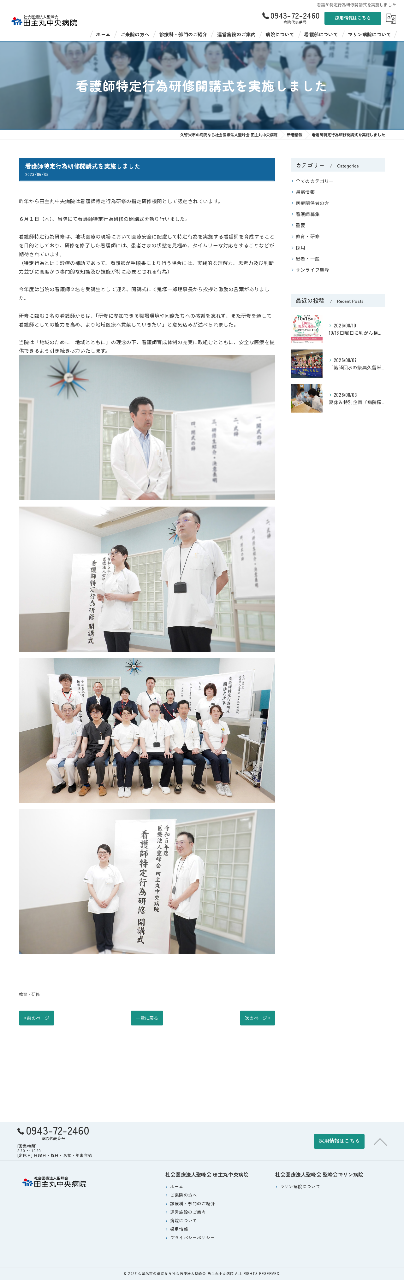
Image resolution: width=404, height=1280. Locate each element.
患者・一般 (308, 258)
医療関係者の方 (312, 203)
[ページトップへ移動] (380, 1141)
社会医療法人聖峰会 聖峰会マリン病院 (319, 1174)
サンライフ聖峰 (312, 269)
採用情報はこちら (353, 18)
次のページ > (257, 1017)
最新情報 (305, 192)
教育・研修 (29, 994)
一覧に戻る (147, 1017)
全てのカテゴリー (315, 181)
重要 (300, 225)
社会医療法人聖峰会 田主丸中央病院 (206, 1174)
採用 (300, 247)
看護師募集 (308, 214)
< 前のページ (36, 1017)
